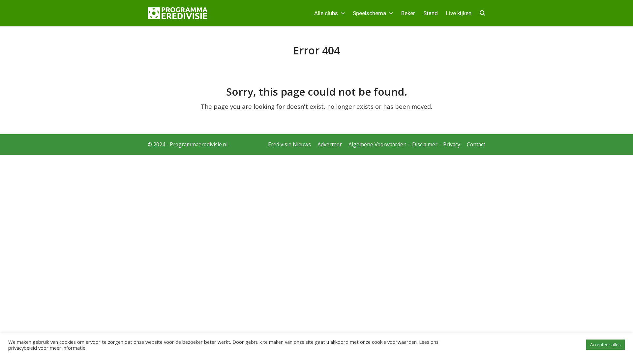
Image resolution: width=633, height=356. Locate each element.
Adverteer (329, 144)
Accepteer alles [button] (605, 344)
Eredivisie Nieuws (289, 144)
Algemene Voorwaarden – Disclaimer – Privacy (404, 144)
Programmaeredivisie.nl (198, 144)
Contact (476, 144)
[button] (482, 13)
